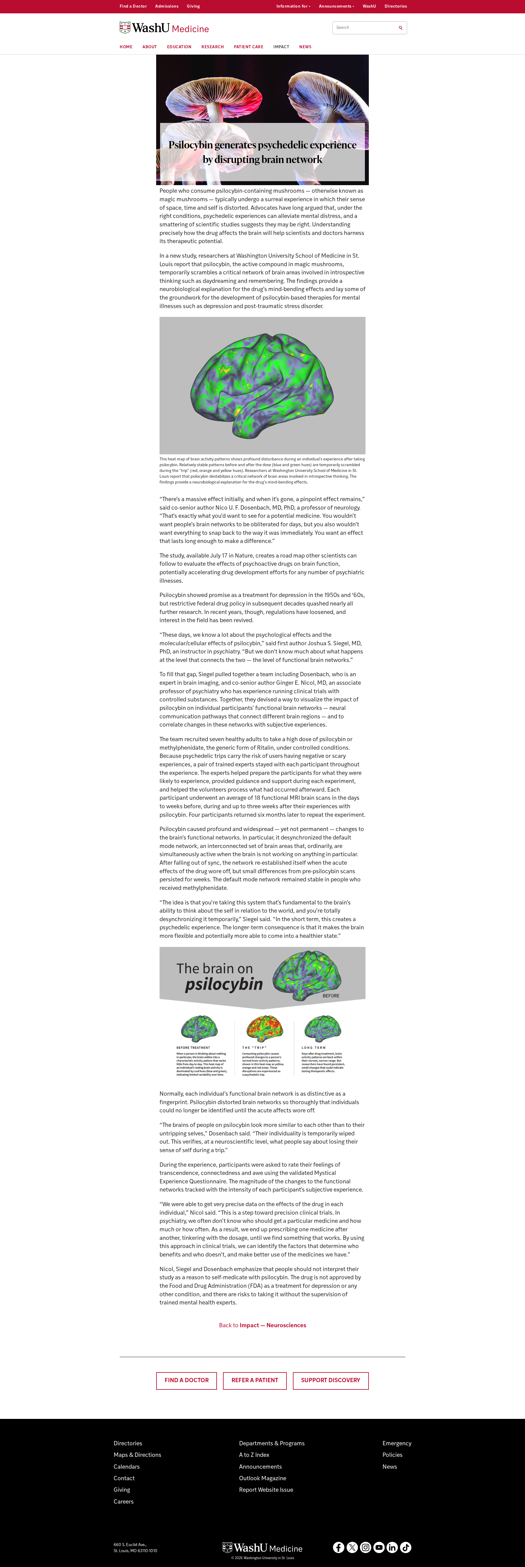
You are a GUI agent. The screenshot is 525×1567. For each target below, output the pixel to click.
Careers (124, 1502)
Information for (292, 6)
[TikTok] (405, 1547)
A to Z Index (254, 1455)
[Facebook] (339, 1547)
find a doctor (187, 1381)
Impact (281, 47)
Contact (124, 1479)
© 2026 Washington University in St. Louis (262, 1558)
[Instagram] (365, 1547)
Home (126, 47)
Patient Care (248, 47)
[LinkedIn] (392, 1547)
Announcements (336, 6)
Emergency (397, 1444)
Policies (393, 1455)
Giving (193, 6)
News (305, 47)
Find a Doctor (133, 6)
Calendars (127, 1467)
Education (179, 47)
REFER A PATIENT (255, 1381)
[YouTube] (379, 1547)
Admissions (166, 6)
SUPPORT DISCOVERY (330, 1381)
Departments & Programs (272, 1444)
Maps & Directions (137, 1455)
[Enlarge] (358, 325)
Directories (396, 6)
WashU (369, 6)
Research (212, 47)
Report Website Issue (266, 1490)
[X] (352, 1547)
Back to (262, 1326)
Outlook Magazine (262, 1479)
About (149, 47)
